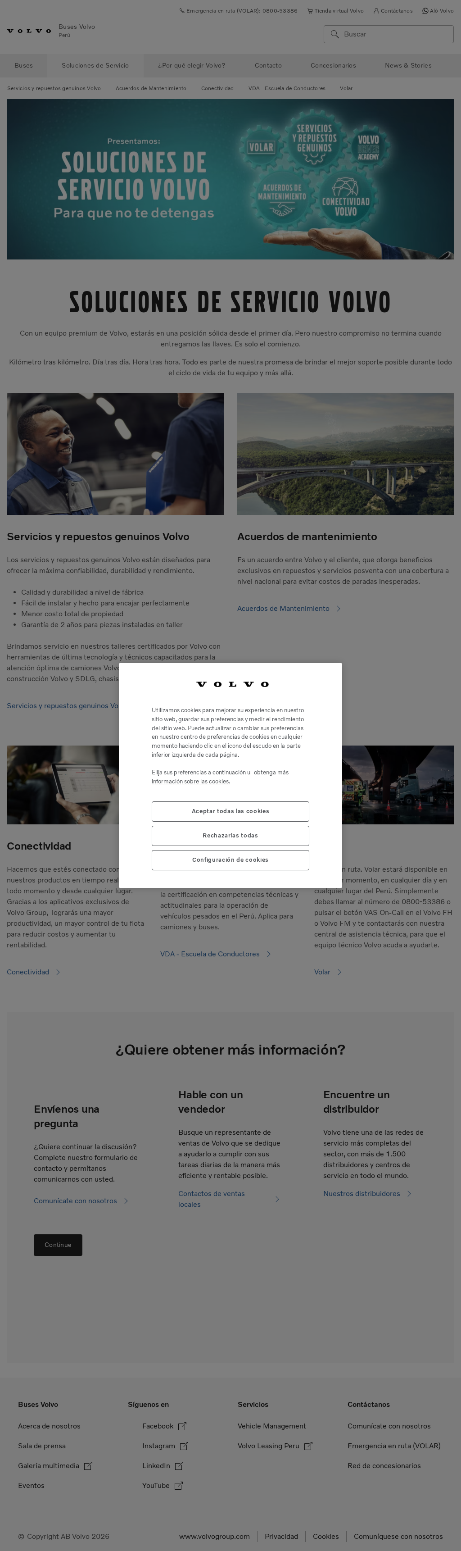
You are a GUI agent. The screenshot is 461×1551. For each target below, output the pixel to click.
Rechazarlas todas (230, 835)
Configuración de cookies (230, 859)
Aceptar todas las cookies (230, 811)
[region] (230, 775)
